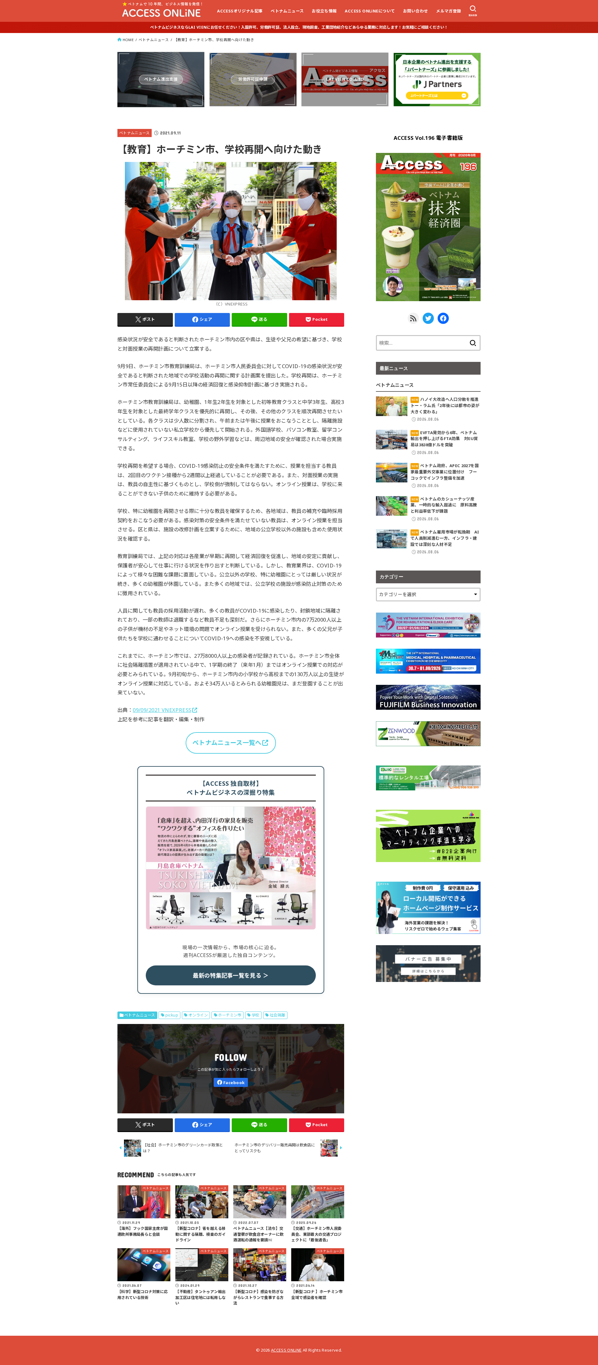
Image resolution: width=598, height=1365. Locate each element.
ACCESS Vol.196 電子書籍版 (428, 137)
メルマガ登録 (448, 11)
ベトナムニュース (287, 11)
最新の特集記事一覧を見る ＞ (230, 975)
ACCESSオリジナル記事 (240, 11)
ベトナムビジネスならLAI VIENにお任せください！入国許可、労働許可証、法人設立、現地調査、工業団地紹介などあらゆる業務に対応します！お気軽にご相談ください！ (299, 27)
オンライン (198, 1015)
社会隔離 (277, 1015)
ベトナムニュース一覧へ (226, 742)
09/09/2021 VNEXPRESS (162, 709)
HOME (128, 39)
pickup (171, 1015)
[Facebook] (231, 1082)
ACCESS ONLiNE (286, 1350)
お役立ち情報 (324, 11)
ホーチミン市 (229, 1015)
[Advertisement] (428, 1036)
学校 (255, 1015)
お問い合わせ (415, 11)
